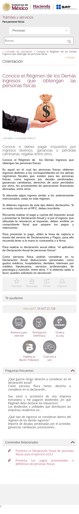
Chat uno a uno (49, 358)
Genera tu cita (60, 334)
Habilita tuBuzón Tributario (29, 358)
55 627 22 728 (46, 309)
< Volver (69, 57)
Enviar (47, 283)
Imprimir (62, 283)
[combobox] (39, 30)
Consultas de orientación (19, 52)
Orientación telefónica (39, 334)
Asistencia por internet (19, 334)
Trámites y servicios (17, 18)
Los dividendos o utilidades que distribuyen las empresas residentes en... (39, 403)
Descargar (32, 283)
